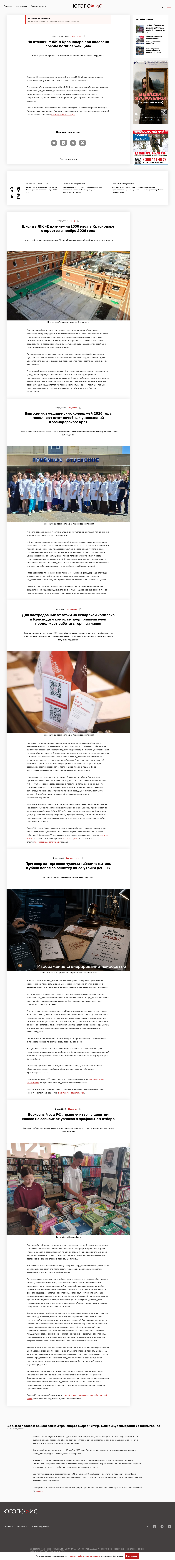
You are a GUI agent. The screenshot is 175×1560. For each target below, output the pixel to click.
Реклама (8, 6)
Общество (76, 36)
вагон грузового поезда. (63, 114)
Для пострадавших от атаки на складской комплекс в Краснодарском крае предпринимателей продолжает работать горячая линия (138, 189)
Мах (82, 1093)
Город (72, 221)
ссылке (39, 1491)
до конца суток (70, 838)
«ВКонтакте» (63, 1093)
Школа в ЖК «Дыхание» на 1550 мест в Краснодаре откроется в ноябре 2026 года (41, 189)
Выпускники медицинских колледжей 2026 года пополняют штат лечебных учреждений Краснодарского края (82, 189)
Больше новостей (68, 159)
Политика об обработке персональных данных (122, 1549)
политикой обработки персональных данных (84, 1556)
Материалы (21, 6)
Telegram (75, 1093)
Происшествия (72, 858)
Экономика (72, 609)
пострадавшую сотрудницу (47, 842)
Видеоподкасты (38, 6)
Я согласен (132, 1556)
